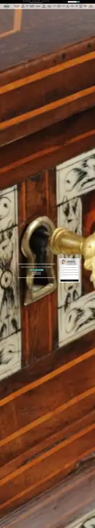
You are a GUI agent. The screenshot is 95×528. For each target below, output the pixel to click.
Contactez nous (36, 273)
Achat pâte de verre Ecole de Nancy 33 (80, 6)
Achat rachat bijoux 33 (67, 6)
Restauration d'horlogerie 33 (38, 6)
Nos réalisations (36, 269)
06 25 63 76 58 (36, 1)
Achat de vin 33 (27, 6)
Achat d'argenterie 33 (72, 6)
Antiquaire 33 (54, 6)
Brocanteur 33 (64, 6)
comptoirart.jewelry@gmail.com (36, 2)
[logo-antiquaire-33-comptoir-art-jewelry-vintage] (6, 6)
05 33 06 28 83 (27, 1)
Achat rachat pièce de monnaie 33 (59, 6)
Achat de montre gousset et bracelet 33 (23, 6)
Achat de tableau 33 (76, 6)
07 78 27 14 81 (46, 1)
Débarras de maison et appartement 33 (90, 6)
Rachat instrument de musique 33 (49, 6)
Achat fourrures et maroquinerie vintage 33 (32, 6)
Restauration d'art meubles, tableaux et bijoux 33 (17, 6)
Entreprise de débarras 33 (85, 6)
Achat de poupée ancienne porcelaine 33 (44, 6)
